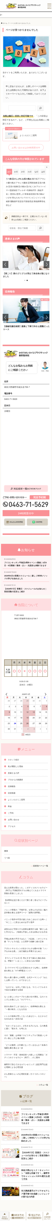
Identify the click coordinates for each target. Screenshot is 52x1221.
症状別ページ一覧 (40, 865)
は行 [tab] (43, 171)
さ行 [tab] (23, 171)
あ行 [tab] (9, 171)
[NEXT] (45, 694)
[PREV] (7, 694)
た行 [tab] (29, 171)
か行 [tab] (16, 171)
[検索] (40, 108)
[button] (24, 280)
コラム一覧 (43, 1084)
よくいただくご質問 (28, 135)
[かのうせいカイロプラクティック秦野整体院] (23, 6)
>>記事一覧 (26, 1101)
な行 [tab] (36, 171)
